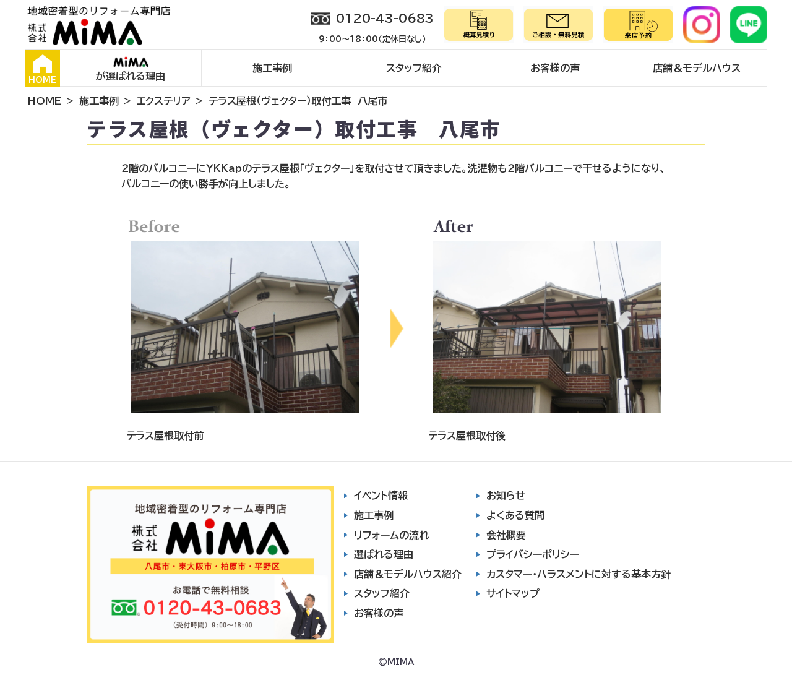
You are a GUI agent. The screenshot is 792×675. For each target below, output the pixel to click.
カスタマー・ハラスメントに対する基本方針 (578, 574)
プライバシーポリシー (532, 554)
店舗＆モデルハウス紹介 (408, 574)
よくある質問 (515, 515)
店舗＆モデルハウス (697, 68)
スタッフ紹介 (414, 68)
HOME (42, 80)
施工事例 (272, 68)
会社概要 (506, 535)
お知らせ (505, 496)
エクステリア (164, 101)
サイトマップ (513, 593)
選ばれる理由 (383, 554)
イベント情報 (381, 496)
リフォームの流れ (391, 535)
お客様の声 (555, 68)
